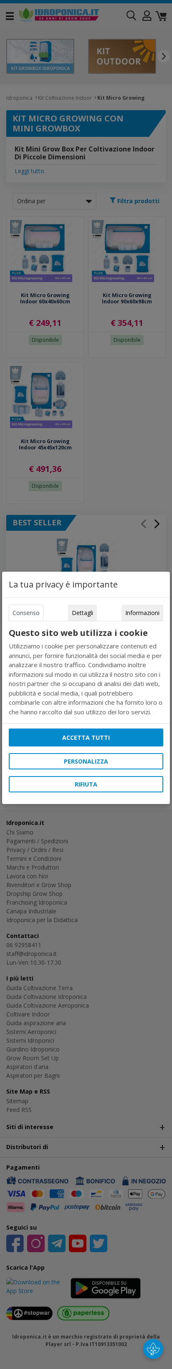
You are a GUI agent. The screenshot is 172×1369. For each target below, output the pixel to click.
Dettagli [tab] (82, 613)
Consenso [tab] (26, 613)
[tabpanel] (86, 672)
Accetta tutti (86, 737)
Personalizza (86, 761)
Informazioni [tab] (142, 613)
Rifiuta (86, 784)
